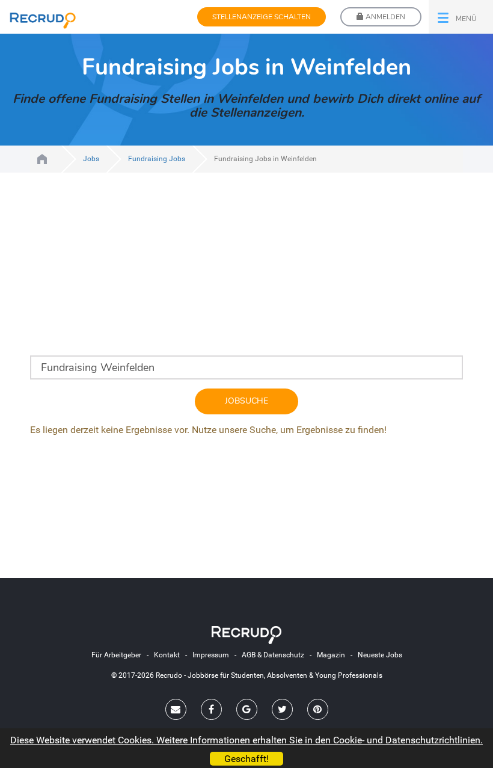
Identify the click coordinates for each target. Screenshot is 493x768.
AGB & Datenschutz (273, 655)
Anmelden (384, 17)
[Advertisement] (246, 271)
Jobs (91, 159)
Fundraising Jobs (156, 159)
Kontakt (167, 655)
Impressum (210, 655)
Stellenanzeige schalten (261, 17)
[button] (461, 17)
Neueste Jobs (380, 655)
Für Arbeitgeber (116, 655)
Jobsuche (246, 401)
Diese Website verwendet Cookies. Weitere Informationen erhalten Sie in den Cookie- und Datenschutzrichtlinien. (246, 740)
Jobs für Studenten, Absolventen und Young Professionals (42, 159)
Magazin (331, 655)
